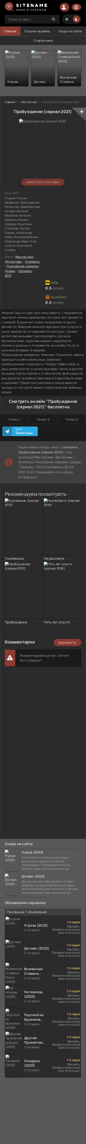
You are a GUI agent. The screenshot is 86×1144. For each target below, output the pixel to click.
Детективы (13, 261)
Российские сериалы (23, 266)
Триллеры (32, 261)
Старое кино (43, 40)
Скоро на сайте (70, 31)
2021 (8, 275)
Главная (10, 31)
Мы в (24, 431)
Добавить (67, 642)
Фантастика (24, 257)
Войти (64, 7)
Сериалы (25, 271)
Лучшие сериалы (37, 31)
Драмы (10, 271)
